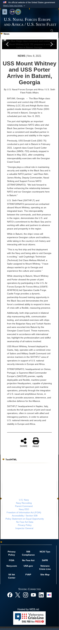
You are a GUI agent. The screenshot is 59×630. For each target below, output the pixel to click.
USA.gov (28, 566)
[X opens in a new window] (17, 594)
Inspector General (24, 528)
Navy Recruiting (24, 503)
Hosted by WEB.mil (28, 609)
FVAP (28, 574)
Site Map (45, 574)
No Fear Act (28, 560)
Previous (7, 44)
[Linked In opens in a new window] (41, 594)
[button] (14, 5)
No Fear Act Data (24, 522)
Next (51, 44)
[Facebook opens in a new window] (9, 594)
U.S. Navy (24, 500)
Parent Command (24, 506)
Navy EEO (24, 509)
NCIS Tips (45, 551)
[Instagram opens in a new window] (25, 594)
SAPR (45, 560)
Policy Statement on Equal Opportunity (24, 518)
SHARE (23, 446)
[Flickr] (49, 594)
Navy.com (11, 566)
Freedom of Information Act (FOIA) (24, 512)
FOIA (11, 560)
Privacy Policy (25, 525)
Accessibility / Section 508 (25, 515)
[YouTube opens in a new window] (33, 594)
